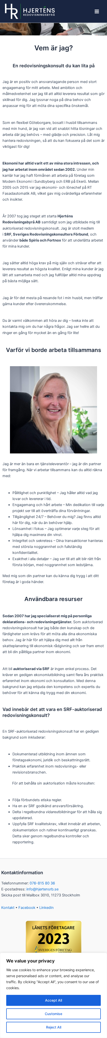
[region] (53, 995)
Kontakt (7, 907)
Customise (53, 1014)
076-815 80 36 (42, 883)
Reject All (53, 1027)
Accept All (53, 1000)
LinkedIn (46, 907)
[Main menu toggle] (97, 11)
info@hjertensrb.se (42, 889)
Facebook (26, 907)
